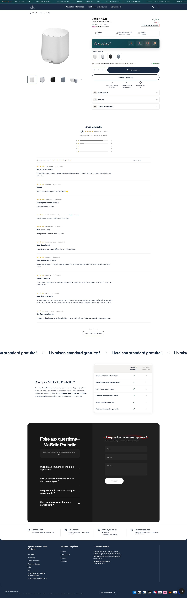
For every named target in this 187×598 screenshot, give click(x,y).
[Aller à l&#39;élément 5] (73, 79)
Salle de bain (65, 555)
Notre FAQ (31, 554)
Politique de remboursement (11, 593)
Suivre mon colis (33, 561)
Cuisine (63, 552)
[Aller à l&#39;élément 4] (63, 79)
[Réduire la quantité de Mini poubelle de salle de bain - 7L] (94, 70)
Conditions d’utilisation (37, 593)
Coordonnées (57, 593)
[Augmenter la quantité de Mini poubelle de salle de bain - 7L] (103, 70)
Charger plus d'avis (93, 333)
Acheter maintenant (125, 77)
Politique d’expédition (48, 593)
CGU (29, 570)
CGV (29, 567)
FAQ (59, 454)
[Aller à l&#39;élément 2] (42, 79)
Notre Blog (31, 558)
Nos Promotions (38, 13)
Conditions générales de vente (68, 593)
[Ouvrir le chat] (182, 591)
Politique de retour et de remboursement (36, 574)
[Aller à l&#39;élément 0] (31, 79)
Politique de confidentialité (37, 578)
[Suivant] (78, 50)
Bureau (63, 558)
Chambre (63, 561)
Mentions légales (33, 564)
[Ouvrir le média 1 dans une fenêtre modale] (55, 46)
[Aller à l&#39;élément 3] (52, 79)
